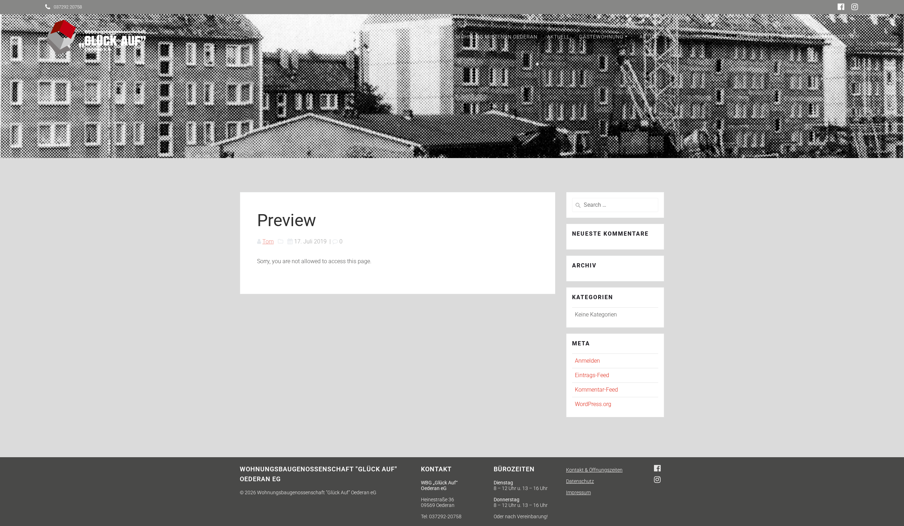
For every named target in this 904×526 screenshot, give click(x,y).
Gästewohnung (601, 37)
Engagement (754, 37)
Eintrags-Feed (592, 375)
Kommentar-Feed (596, 389)
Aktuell (558, 37)
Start (438, 37)
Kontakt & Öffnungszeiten (820, 37)
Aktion (649, 37)
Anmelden (587, 360)
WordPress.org (593, 404)
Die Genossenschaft (697, 37)
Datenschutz (580, 481)
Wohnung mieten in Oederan (496, 37)
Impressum (578, 492)
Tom (268, 241)
